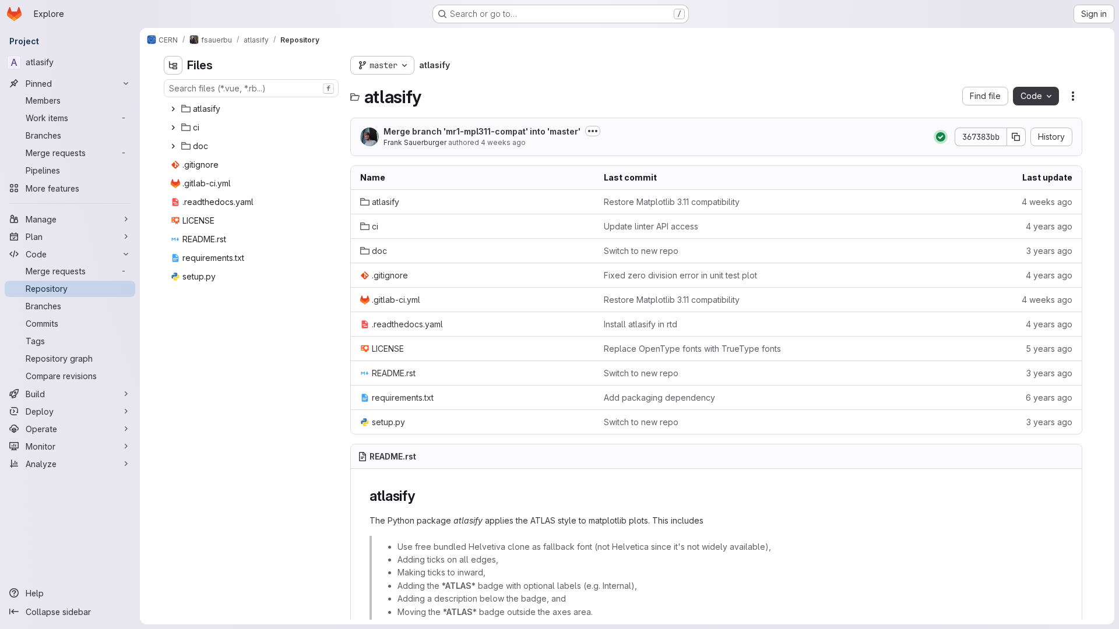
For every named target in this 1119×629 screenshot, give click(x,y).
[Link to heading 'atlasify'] (422, 495)
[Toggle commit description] (592, 131)
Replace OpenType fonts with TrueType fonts (692, 349)
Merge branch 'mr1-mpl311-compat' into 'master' (481, 131)
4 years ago (1049, 226)
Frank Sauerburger (414, 142)
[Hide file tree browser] (173, 65)
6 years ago (1049, 397)
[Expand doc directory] (173, 146)
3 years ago (1049, 251)
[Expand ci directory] (173, 128)
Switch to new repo (641, 251)
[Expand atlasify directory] (173, 109)
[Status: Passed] (941, 137)
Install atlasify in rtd (640, 324)
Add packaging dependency (659, 397)
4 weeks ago (503, 142)
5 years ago (1049, 349)
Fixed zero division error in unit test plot (680, 275)
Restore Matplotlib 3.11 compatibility (672, 202)
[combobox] (251, 88)
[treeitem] (252, 109)
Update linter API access (651, 226)
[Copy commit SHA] (1016, 137)
